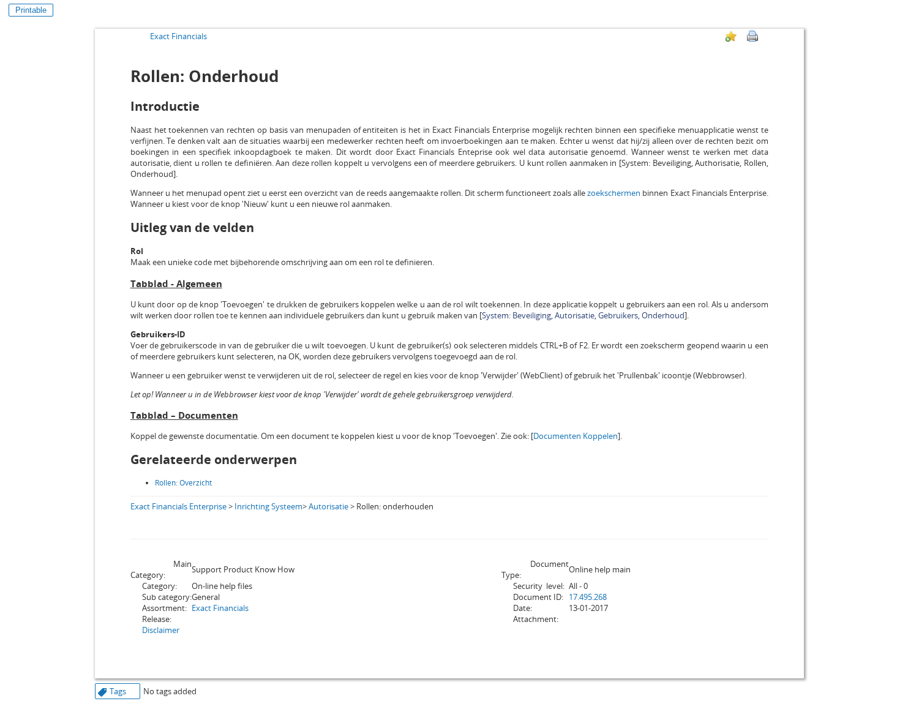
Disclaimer (160, 629)
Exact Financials (178, 36)
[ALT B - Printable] (752, 36)
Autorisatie (328, 506)
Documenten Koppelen (575, 435)
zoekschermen (613, 192)
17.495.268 (588, 596)
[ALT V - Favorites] (731, 36)
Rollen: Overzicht (183, 483)
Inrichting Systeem (268, 506)
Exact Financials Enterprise (178, 506)
